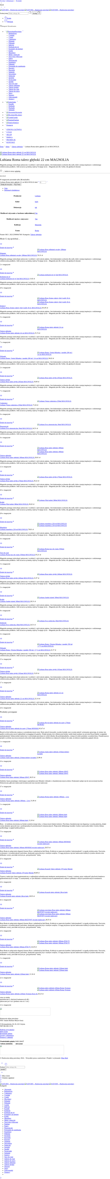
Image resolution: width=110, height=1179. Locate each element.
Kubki (11, 51)
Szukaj (35, 13)
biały (36, 202)
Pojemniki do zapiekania (17, 66)
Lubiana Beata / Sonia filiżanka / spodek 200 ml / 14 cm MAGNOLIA (24, 358)
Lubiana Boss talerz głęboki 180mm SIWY (15, 777)
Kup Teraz (17, 184)
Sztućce (16, 123)
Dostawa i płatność (6, 1037)
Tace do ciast (13, 83)
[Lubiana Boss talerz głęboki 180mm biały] (55, 816)
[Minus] (47, 182)
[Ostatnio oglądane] (6, 1065)
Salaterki (12, 72)
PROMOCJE (11, 140)
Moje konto (4, 1032)
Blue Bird (64, 1058)
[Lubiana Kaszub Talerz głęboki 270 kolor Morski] (55, 869)
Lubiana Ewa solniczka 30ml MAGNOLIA (15, 625)
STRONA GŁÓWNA (14, 129)
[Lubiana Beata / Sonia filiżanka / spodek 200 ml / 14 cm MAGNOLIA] (55, 353)
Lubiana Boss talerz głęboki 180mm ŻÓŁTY (15, 947)
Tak (36, 213)
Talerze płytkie (14, 87)
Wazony (11, 95)
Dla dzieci (18, 115)
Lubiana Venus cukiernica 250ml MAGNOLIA (16, 405)
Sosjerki (11, 78)
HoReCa (9, 137)
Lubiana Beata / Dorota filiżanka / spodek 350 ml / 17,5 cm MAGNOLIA (25, 650)
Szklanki (12, 110)
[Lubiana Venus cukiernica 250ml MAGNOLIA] (55, 401)
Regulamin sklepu (6, 1033)
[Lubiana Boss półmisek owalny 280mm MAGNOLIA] (55, 250)
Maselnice (12, 53)
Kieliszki (12, 106)
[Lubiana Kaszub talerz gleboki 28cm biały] (55, 892)
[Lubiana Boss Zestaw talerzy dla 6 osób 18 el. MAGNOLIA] (55, 301)
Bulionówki (13, 33)
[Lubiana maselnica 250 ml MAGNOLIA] (55, 525)
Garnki (15, 117)
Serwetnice (12, 74)
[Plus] (39, 182)
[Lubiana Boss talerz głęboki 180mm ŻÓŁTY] (55, 942)
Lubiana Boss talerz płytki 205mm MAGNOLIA (17, 382)
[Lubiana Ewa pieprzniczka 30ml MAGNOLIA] (55, 425)
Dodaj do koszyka (6, 184)
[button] (7, 248)
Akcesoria (18, 112)
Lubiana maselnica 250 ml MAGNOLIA (14, 529)
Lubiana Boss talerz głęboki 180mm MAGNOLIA (17, 457)
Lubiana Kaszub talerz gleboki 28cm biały (14, 896)
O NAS (9, 132)
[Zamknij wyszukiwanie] (2, 1074)
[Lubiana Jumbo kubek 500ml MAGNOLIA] (55, 598)
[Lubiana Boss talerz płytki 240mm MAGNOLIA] (55, 574)
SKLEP (9, 135)
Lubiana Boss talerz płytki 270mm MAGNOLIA (17, 481)
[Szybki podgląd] (1, 245)
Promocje (9, 125)
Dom (1, 147)
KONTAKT (10, 142)
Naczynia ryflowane (15, 56)
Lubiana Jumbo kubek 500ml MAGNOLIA (15, 601)
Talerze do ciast (14, 89)
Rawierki (12, 70)
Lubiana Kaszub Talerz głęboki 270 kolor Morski (17, 873)
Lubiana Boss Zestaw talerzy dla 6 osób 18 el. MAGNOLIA (21, 308)
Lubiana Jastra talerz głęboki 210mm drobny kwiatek (18, 758)
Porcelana (18, 31)
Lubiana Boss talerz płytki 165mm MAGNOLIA (17, 673)
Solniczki (12, 76)
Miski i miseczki (14, 55)
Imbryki (11, 45)
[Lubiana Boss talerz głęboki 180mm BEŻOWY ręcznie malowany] (55, 913)
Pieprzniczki (13, 60)
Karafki (11, 104)
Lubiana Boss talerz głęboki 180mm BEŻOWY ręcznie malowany (23, 920)
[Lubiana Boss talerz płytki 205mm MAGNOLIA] (55, 378)
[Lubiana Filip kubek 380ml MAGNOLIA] (55, 500)
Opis (6, 188)
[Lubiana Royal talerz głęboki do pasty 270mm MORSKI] (55, 724)
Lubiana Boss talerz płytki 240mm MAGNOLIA (17, 578)
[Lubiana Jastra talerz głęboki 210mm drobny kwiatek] (55, 753)
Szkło (14, 102)
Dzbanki (11, 41)
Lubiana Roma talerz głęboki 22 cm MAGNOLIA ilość (19, 182)
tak (36, 207)
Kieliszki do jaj (14, 47)
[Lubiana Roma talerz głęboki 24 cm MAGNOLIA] (55, 328)
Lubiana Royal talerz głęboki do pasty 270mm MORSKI (19, 728)
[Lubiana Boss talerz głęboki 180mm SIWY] (55, 772)
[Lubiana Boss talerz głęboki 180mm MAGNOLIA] (55, 451)
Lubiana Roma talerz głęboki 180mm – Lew (15, 801)
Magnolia (38, 225)
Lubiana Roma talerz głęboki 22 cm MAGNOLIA (17, 699)
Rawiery (11, 68)
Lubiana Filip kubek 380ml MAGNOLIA (14, 504)
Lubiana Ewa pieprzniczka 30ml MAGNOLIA (16, 428)
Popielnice (12, 62)
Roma (37, 230)
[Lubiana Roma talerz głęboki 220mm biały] (55, 969)
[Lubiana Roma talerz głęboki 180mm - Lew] (55, 797)
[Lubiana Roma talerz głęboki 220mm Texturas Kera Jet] (55, 989)
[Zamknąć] (1, 1076)
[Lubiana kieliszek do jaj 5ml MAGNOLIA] (55, 275)
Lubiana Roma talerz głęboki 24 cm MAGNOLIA (17, 333)
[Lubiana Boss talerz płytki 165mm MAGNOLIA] (55, 670)
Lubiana (37, 196)
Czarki (11, 37)
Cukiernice (12, 39)
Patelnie (16, 120)
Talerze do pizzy (14, 91)
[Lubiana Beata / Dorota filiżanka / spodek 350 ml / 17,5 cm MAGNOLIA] (55, 645)
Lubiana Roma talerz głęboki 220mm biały (14, 974)
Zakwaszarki (13, 97)
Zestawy (11, 99)
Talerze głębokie (14, 85)
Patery (11, 58)
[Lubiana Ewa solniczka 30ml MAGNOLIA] (55, 621)
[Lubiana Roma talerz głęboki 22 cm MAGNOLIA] (18, 152)
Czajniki (11, 35)
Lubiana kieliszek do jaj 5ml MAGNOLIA (14, 279)
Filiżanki (12, 43)
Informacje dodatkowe (12, 190)
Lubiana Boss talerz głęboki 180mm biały (14, 820)
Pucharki (12, 108)
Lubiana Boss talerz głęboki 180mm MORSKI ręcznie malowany (22, 847)
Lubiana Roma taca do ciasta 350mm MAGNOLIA (17, 555)
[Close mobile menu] (1, 1082)
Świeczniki (12, 80)
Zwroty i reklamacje (7, 1035)
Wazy (10, 93)
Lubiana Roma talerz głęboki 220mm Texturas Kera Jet (19, 994)
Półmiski (12, 64)
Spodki (11, 82)
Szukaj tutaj (4, 13)
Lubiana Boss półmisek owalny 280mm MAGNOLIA (18, 255)
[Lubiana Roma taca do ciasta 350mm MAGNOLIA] (55, 550)
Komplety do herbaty (16, 49)
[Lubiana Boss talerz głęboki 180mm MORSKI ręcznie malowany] (55, 843)
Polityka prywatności (7, 1030)
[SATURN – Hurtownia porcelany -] (37, 10)
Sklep (7, 147)
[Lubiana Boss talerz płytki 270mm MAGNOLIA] (55, 477)
